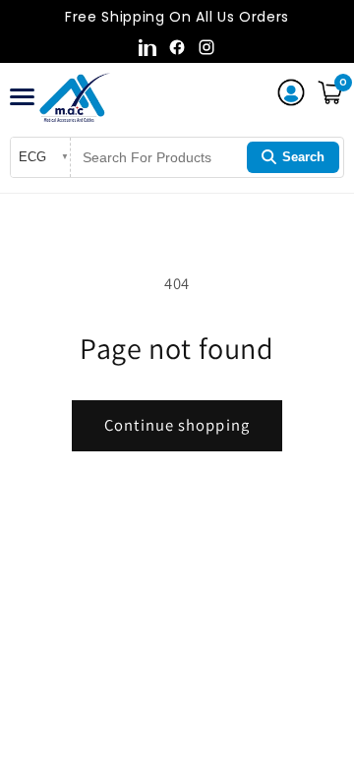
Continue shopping (177, 425)
